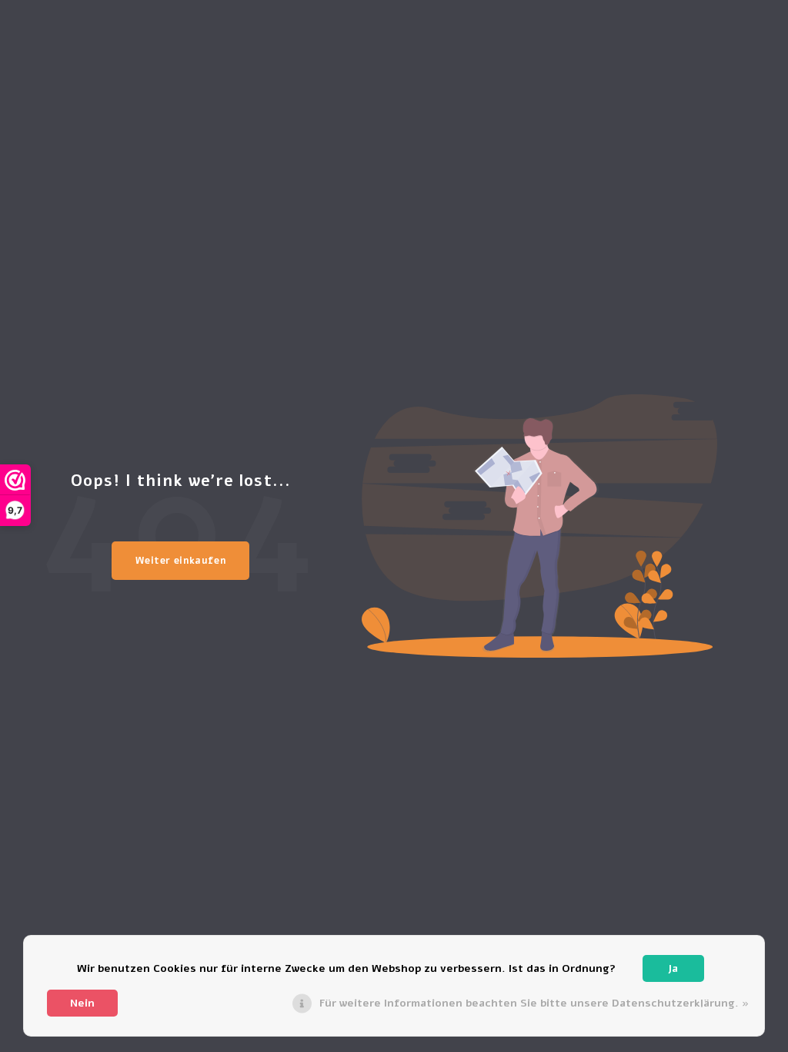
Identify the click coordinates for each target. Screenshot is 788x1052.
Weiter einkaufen (180, 560)
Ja (673, 968)
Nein (82, 1003)
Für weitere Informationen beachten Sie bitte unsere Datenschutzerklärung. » (534, 1003)
